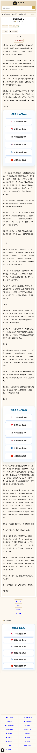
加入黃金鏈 (10, 717)
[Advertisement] (18, 693)
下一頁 (18, 613)
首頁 (19, 605)
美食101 (10, 721)
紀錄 (6, 31)
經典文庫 (10, 733)
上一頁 (19, 601)
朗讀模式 (19, 40)
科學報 (28, 741)
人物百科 (10, 741)
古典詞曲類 (7, 14)
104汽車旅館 (10, 725)
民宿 (10, 745)
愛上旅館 (28, 745)
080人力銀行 (28, 717)
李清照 (15, 14)
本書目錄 (23, 14)
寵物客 (28, 725)
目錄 (19, 609)
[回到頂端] (2, 750)
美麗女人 (10, 749)
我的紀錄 (14, 31)
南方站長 (28, 733)
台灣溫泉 (10, 737)
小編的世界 (10, 729)
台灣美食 (28, 729)
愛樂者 (28, 737)
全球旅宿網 (28, 721)
